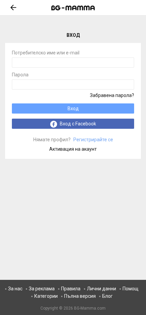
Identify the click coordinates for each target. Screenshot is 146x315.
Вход (73, 108)
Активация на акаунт (73, 149)
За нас (15, 288)
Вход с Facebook (77, 123)
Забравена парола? (112, 95)
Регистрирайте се (73, 139)
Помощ (131, 288)
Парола (20, 74)
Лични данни (101, 288)
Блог (107, 296)
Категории (46, 296)
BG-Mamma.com (90, 308)
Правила (70, 288)
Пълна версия (80, 296)
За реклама (42, 288)
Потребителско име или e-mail (45, 52)
